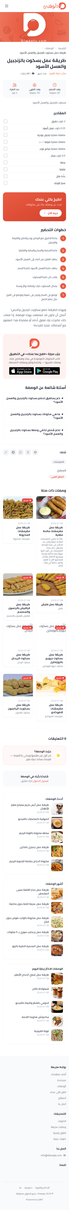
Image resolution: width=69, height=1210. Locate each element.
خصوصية (28, 1187)
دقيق (55, 121)
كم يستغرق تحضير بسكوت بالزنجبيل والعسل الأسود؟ (34, 400)
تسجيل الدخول (41, 780)
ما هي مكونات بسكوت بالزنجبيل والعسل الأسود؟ (36, 416)
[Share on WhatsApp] (21, 452)
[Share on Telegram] (13, 452)
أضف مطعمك (58, 1074)
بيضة (62, 162)
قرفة (47, 141)
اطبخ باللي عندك (58, 1092)
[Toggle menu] (6, 6)
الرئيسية (62, 48)
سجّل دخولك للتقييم (57, 73)
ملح (58, 176)
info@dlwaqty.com (51, 1155)
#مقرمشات (59, 462)
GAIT (40, 1199)
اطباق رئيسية (59, 1132)
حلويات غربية (59, 1138)
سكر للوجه (59, 183)
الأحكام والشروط (42, 1187)
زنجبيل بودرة (43, 135)
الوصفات (49, 48)
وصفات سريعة (58, 1127)
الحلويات (62, 1121)
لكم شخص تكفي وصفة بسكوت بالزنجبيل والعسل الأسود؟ (36, 432)
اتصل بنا (62, 1104)
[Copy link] (6, 452)
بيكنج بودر (45, 148)
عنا (20, 1187)
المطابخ (62, 1098)
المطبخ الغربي (57, 477)
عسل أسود (48, 128)
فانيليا (62, 169)
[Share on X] (28, 452)
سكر (53, 155)
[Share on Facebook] (35, 452)
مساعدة (61, 1080)
